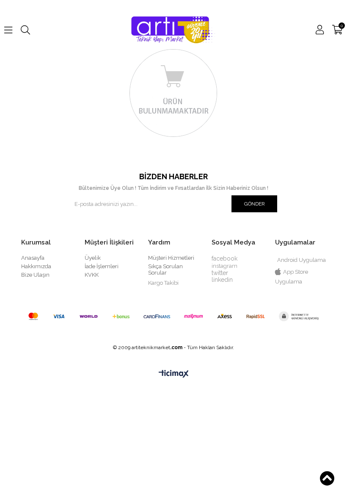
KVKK (92, 275)
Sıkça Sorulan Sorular (165, 269)
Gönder (254, 204)
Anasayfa (32, 258)
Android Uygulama (301, 260)
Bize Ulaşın (35, 275)
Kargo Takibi (163, 283)
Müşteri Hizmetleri (171, 258)
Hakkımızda (36, 266)
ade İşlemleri (102, 266)
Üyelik (93, 258)
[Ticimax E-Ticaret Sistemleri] (174, 374)
